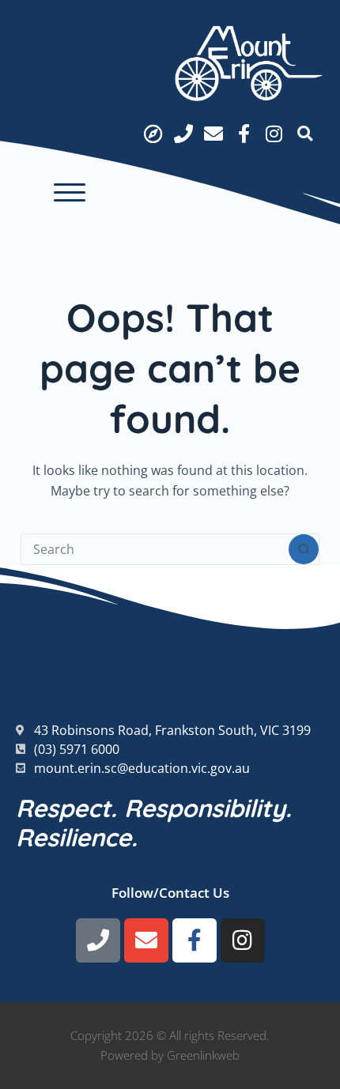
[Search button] (304, 549)
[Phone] (183, 134)
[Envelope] (213, 134)
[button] (69, 193)
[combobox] (155, 549)
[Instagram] (274, 134)
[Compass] (153, 134)
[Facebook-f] (244, 134)
